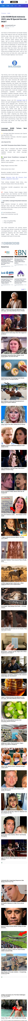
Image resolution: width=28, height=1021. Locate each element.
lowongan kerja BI (22, 100)
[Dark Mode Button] (26, 2)
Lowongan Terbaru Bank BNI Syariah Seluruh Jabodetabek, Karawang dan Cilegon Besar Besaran (7, 261)
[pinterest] (15, 243)
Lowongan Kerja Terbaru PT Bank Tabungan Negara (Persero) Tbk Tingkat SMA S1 (7, 281)
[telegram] (12, 243)
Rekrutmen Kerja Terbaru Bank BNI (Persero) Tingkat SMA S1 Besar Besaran (20, 261)
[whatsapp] (10, 243)
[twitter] (7, 243)
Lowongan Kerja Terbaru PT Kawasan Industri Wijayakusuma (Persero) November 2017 (20, 281)
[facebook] (4, 243)
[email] (18, 243)
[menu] (2, 2)
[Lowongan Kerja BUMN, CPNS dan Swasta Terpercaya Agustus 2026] (14, 2)
